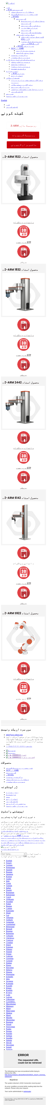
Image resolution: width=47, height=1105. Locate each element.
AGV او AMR (17, 48)
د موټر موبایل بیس (25, 51)
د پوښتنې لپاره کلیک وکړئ (14, 831)
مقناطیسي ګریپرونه (31, 32)
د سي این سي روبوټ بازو (27, 840)
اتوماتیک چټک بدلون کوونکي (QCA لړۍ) (31, 42)
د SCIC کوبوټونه (14, 10)
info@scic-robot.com (14, 735)
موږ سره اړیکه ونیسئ (17, 96)
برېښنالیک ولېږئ (10, 849)
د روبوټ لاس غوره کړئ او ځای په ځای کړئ (12, 843)
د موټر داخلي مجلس (20, 62)
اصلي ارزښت (17, 76)
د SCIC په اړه (18, 73)
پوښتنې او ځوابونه (16, 804)
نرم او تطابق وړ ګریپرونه (29, 29)
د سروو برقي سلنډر (20, 57)
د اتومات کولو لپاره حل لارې (20, 60)
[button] (24, 125)
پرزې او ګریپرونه (20, 87)
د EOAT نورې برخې (25, 46)
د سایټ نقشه (10, 835)
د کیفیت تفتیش (18, 69)
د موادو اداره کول (20, 66)
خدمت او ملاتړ (13, 78)
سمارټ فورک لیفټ (24, 53)
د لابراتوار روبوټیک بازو (30, 838)
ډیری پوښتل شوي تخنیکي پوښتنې (27, 89)
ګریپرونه (21, 19)
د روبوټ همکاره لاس (28, 842)
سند (8, 797)
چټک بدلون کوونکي (25, 35)
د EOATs (15, 16)
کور (8, 7)
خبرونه (10, 94)
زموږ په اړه (12, 71)
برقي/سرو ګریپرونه (31, 26)
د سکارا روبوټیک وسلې (22, 12)
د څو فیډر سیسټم (19, 55)
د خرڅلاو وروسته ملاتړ (22, 85)
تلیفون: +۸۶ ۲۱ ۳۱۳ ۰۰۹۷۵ (19, 746)
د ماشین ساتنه (18, 64)
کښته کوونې (17, 91)
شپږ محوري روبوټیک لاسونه (24, 14)
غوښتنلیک (11, 794)
